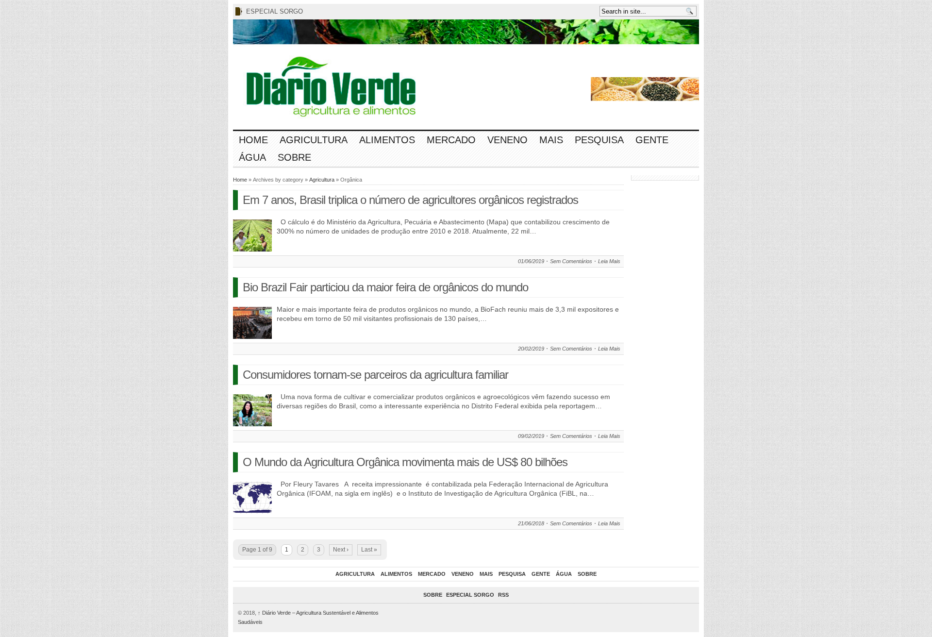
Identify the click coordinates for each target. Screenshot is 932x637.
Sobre (294, 157)
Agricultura (314, 139)
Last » (369, 549)
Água (252, 157)
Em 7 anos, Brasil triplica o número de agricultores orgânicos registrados (410, 199)
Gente (651, 139)
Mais (551, 139)
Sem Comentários (571, 261)
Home (253, 139)
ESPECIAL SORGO (274, 11)
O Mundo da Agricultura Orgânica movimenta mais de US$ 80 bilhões (405, 462)
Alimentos (387, 139)
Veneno (507, 139)
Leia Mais (609, 261)
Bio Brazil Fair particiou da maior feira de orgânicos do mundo (385, 287)
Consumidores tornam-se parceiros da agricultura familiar (375, 374)
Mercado (451, 139)
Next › (341, 549)
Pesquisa (599, 139)
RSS (503, 595)
